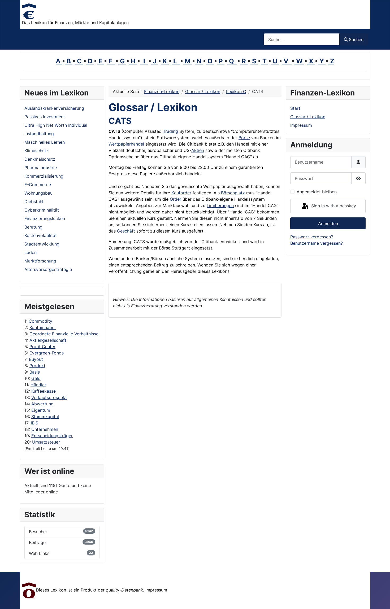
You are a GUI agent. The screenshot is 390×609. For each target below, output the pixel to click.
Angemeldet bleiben (317, 191)
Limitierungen (220, 205)
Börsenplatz (233, 192)
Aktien (197, 150)
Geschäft (126, 231)
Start (295, 108)
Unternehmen (44, 429)
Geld (36, 378)
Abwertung (42, 403)
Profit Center (42, 346)
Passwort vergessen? (311, 236)
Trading (170, 131)
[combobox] (302, 39)
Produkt (37, 365)
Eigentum (40, 410)
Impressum (301, 125)
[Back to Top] (381, 599)
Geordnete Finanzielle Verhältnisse (63, 333)
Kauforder (181, 192)
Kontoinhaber (42, 327)
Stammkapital (45, 416)
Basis (34, 372)
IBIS (34, 423)
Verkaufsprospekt (49, 397)
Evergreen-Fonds (46, 353)
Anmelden (328, 223)
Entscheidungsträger (52, 435)
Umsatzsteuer (46, 442)
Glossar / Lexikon (307, 116)
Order (175, 199)
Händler (38, 384)
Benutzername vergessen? (316, 243)
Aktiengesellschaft (47, 340)
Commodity (40, 321)
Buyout (36, 359)
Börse (244, 137)
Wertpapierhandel (126, 144)
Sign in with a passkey (333, 205)
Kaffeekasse (43, 391)
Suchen (356, 39)
